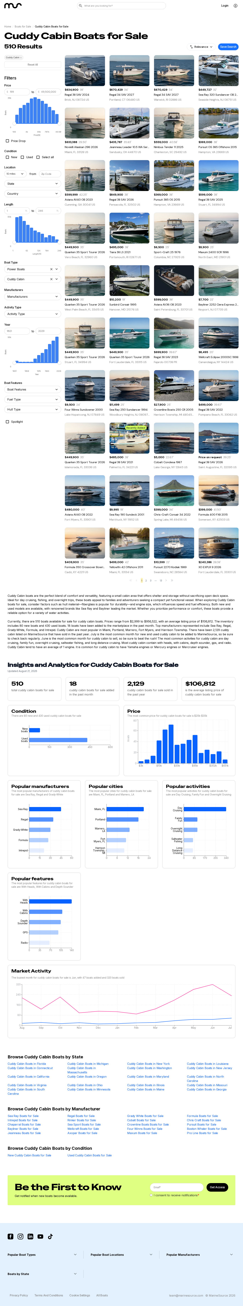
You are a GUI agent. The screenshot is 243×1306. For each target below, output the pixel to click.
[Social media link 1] (10, 1236)
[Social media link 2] (20, 1236)
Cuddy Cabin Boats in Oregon (87, 1076)
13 (161, 580)
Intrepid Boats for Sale (23, 1120)
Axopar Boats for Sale (82, 1133)
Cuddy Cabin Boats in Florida (27, 1064)
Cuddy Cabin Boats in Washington (149, 1068)
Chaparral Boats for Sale (24, 1124)
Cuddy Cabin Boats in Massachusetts (81, 1070)
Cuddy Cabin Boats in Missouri (207, 1085)
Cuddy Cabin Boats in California (28, 1076)
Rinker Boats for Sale (81, 1120)
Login (224, 5)
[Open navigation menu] (235, 5)
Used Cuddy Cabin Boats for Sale (89, 1155)
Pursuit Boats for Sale (201, 1124)
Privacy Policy (19, 1295)
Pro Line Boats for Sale (202, 1133)
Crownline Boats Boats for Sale (148, 1124)
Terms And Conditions (48, 1295)
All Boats (102, 1295)
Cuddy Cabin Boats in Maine (145, 1089)
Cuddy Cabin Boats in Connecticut (30, 1068)
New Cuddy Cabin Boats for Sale (29, 1155)
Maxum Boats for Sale (142, 1133)
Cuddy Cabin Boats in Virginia (27, 1085)
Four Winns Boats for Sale (144, 1129)
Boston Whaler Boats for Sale (207, 1129)
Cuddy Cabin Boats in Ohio (85, 1085)
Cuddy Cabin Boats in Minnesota (88, 1089)
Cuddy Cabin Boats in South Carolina (26, 1091)
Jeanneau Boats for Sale (24, 1133)
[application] (63, 738)
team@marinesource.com (186, 1295)
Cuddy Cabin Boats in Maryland (148, 1076)
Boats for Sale (23, 26)
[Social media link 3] (30, 1236)
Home (7, 26)
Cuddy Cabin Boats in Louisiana (207, 1064)
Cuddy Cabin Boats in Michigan (87, 1064)
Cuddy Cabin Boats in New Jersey (209, 1068)
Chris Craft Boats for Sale (204, 1120)
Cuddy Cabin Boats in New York (148, 1064)
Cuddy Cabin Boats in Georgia (206, 1089)
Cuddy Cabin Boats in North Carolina (205, 1079)
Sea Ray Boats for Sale (23, 1116)
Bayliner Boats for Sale (23, 1129)
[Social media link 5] (50, 1236)
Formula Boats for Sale (202, 1116)
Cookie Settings (79, 1295)
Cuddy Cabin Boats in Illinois (145, 1085)
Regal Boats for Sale (81, 1116)
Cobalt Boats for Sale (141, 1120)
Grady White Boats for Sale (145, 1116)
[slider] (14, 123)
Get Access (217, 1187)
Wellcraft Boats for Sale (83, 1129)
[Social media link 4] (40, 1236)
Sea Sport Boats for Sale (84, 1124)
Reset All (33, 64)
